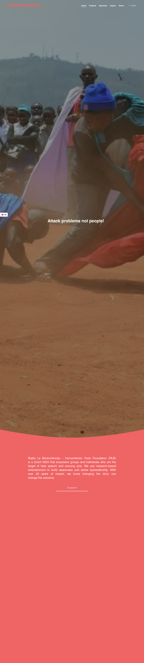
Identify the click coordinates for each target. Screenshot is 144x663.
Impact (113, 5)
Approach (103, 5)
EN (5, 215)
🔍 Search (132, 5)
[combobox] (4, 215)
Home (83, 5)
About (121, 5)
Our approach (72, 488)
